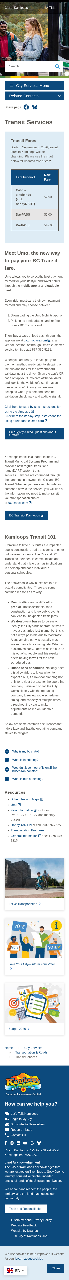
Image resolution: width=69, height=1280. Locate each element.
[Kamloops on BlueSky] (39, 1143)
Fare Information (22, 810)
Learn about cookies (29, 1258)
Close (56, 1268)
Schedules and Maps (25, 799)
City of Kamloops (16, 7)
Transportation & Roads (31, 1052)
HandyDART (19, 825)
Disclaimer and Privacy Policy (31, 1220)
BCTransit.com (18, 502)
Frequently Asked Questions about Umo (32, 433)
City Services (33, 1048)
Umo (14, 804)
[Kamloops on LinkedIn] (18, 1143)
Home (9, 1048)
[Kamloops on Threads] (32, 1143)
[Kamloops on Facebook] (6, 1143)
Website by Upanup (24, 1230)
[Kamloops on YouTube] (25, 1143)
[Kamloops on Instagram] (12, 1143)
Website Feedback (24, 1225)
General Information (24, 836)
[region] (35, 200)
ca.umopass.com (35, 340)
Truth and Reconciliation (25, 1208)
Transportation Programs (27, 830)
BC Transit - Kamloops (24, 515)
